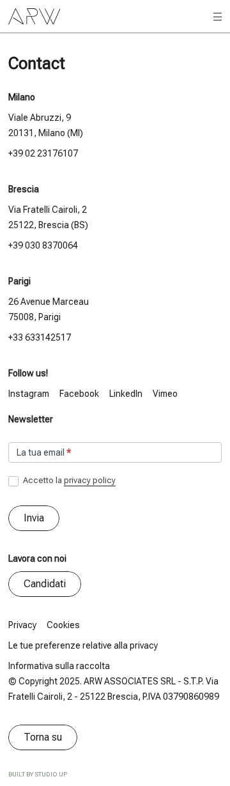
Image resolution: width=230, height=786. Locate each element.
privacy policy (90, 480)
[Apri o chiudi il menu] (217, 17)
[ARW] (34, 16)
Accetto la (68, 480)
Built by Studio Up (37, 774)
